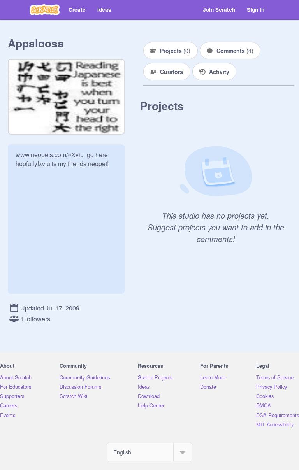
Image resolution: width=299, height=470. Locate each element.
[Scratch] (44, 9)
